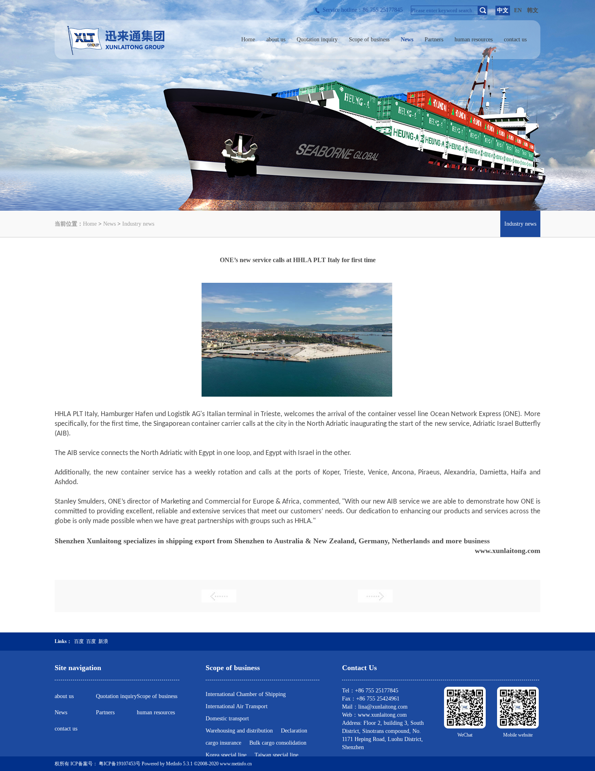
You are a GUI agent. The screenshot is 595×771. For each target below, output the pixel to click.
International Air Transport (237, 706)
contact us (66, 729)
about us (64, 696)
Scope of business (157, 696)
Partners (105, 712)
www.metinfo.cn (236, 764)
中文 (502, 10)
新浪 (103, 641)
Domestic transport (227, 718)
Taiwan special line (276, 755)
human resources (156, 712)
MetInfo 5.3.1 (179, 764)
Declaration (294, 731)
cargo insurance (223, 743)
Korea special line (226, 755)
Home (90, 224)
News (109, 224)
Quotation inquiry (116, 696)
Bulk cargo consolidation (277, 743)
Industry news (138, 224)
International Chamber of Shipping (246, 694)
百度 (79, 641)
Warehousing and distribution (239, 731)
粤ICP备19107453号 (119, 764)
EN (518, 10)
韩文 (532, 10)
